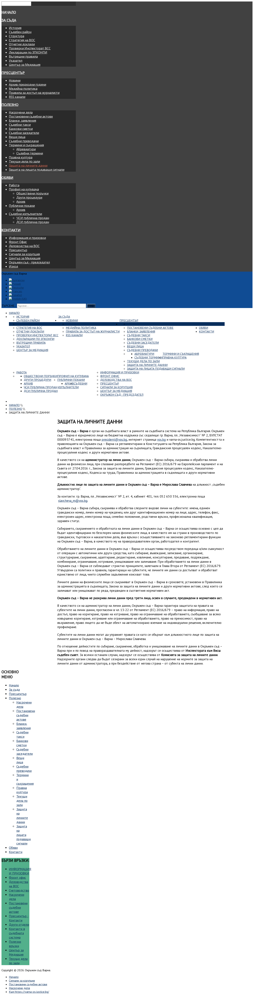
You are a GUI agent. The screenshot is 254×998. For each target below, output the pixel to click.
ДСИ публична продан (32, 222)
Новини (14, 80)
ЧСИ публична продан (32, 218)
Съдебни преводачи (24, 141)
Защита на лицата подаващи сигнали (36, 170)
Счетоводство (19, 890)
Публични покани (22, 206)
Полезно (9, 104)
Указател (15, 61)
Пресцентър (13, 72)
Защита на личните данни (28, 165)
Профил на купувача (24, 189)
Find (91, 305)
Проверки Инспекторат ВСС (30, 48)
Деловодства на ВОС (24, 246)
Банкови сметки (21, 129)
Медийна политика (23, 89)
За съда (8, 20)
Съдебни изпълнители (25, 214)
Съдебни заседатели (24, 133)
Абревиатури (26, 149)
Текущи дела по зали (24, 161)
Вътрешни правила (23, 56)
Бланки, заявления (22, 121)
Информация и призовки (27, 238)
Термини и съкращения (26, 145)
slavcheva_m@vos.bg (72, 500)
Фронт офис (17, 877)
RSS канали (17, 97)
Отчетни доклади (22, 44)
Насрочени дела (21, 112)
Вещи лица (17, 137)
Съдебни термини (29, 153)
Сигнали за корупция (24, 254)
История (15, 28)
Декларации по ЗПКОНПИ (28, 52)
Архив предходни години (27, 84)
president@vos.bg (114, 439)
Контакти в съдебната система (17, 933)
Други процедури (29, 197)
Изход (13, 266)
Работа (14, 185)
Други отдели (19, 924)
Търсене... (8, 305)
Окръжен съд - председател (29, 262)
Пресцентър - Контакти (18, 918)
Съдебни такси (20, 125)
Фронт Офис (18, 242)
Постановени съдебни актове (31, 116)
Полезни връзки (15, 943)
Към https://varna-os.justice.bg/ (29, 992)
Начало (8, 12)
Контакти (10, 230)
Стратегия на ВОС (22, 40)
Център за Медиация (24, 65)
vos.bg (161, 439)
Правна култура (20, 157)
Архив (20, 202)
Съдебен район (20, 32)
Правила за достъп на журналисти (34, 93)
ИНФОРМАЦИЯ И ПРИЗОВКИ (20, 871)
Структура (16, 36)
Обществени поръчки (32, 193)
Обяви (7, 177)
